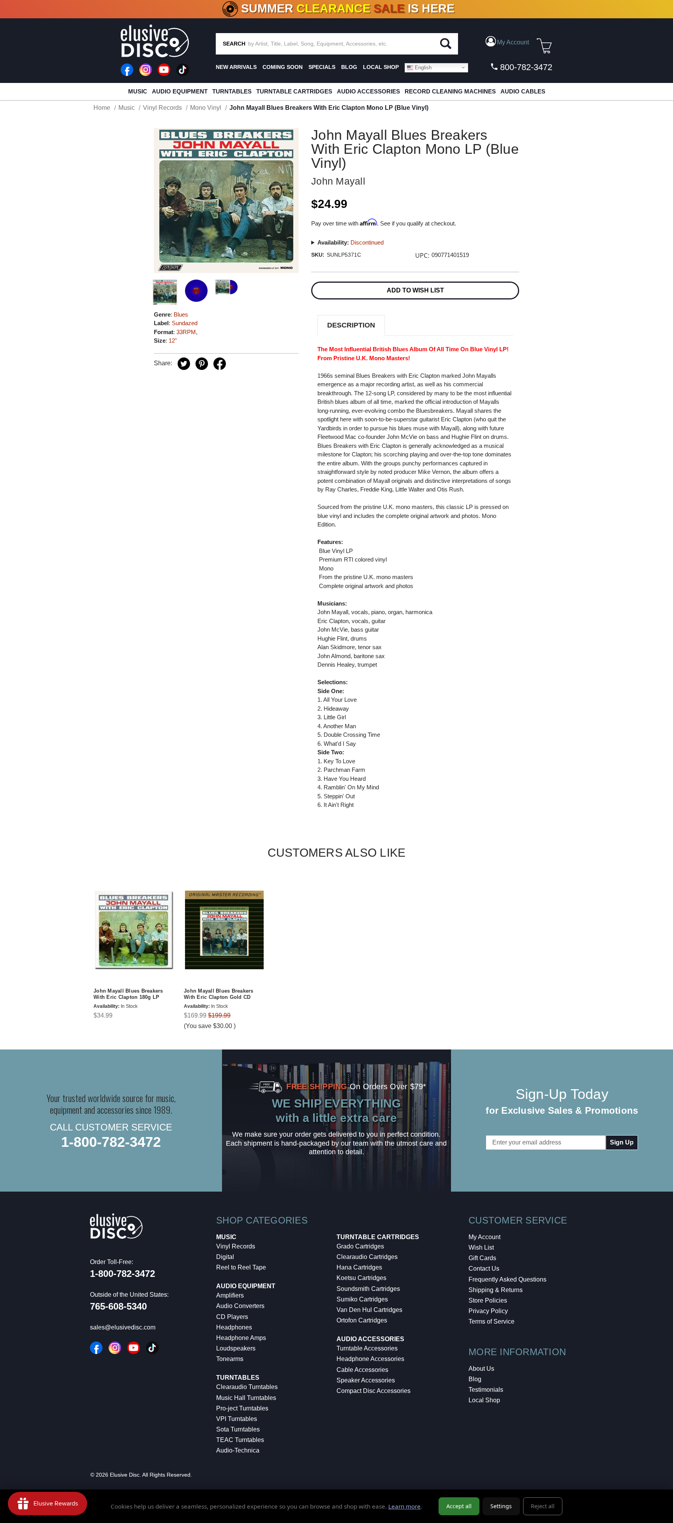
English (422, 67)
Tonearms (229, 1359)
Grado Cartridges (360, 1246)
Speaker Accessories (365, 1380)
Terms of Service (491, 1321)
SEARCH (234, 43)
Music (137, 91)
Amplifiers (230, 1295)
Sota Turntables (238, 1429)
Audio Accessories (368, 91)
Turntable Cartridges (294, 91)
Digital (225, 1257)
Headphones (234, 1327)
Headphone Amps (241, 1338)
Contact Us (484, 1268)
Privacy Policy (488, 1311)
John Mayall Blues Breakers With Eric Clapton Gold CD (219, 994)
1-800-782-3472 (111, 1142)
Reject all (543, 1506)
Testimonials (486, 1389)
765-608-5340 (118, 1306)
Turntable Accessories (367, 1348)
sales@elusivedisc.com (122, 1327)
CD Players (232, 1316)
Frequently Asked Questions (507, 1279)
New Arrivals (236, 67)
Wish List (481, 1247)
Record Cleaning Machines (450, 91)
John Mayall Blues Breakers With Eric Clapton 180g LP (128, 994)
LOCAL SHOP (381, 67)
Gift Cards (482, 1258)
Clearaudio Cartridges (367, 1257)
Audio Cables (522, 91)
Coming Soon (283, 67)
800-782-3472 (525, 67)
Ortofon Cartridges (361, 1320)
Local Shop (484, 1400)
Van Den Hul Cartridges (369, 1309)
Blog (475, 1379)
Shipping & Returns (496, 1290)
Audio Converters (240, 1306)
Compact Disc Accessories (373, 1390)
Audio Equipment (180, 91)
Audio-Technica (237, 1450)
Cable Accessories (362, 1369)
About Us (481, 1368)
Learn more (404, 1506)
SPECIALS (321, 67)
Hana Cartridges (359, 1267)
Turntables (232, 91)
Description (351, 325)
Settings (501, 1506)
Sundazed (184, 323)
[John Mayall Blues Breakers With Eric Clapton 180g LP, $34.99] (134, 930)
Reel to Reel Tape (241, 1267)
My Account (484, 1237)
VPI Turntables (236, 1419)
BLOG (349, 67)
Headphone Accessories (370, 1359)
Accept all (459, 1506)
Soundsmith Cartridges (368, 1288)
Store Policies (488, 1300)
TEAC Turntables (240, 1440)
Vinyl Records (235, 1246)
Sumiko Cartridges (362, 1299)
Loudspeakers (235, 1348)
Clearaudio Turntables (247, 1387)
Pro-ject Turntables (242, 1408)
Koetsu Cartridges (361, 1278)
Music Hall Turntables (246, 1397)
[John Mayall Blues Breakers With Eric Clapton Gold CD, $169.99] (224, 930)
